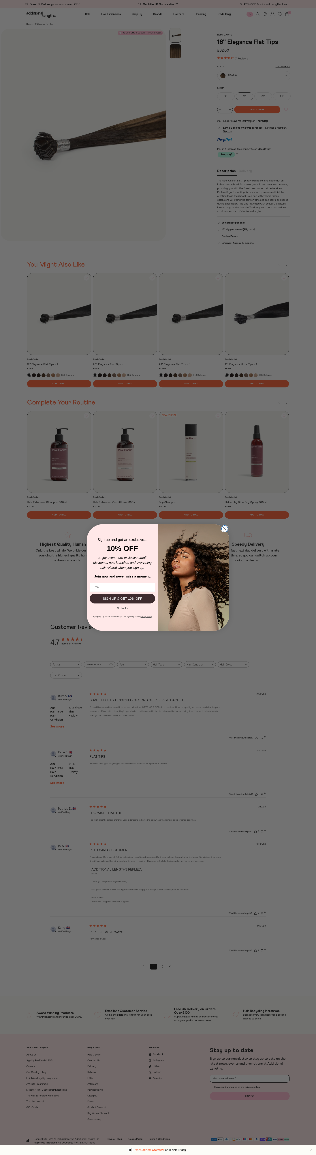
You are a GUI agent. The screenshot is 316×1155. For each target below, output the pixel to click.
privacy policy (146, 617)
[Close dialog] (224, 529)
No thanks (122, 608)
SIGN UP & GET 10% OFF (122, 598)
